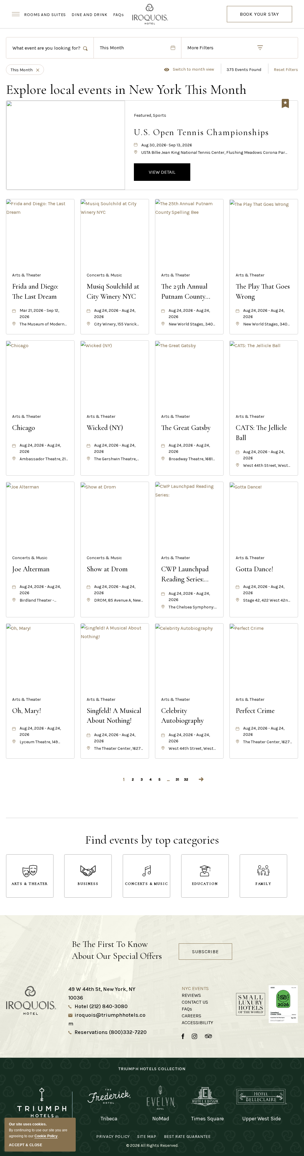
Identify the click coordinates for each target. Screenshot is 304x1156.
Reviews (191, 995)
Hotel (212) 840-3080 (101, 1006)
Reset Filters (286, 69)
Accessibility (197, 1022)
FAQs (118, 14)
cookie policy (46, 1136)
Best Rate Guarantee (187, 1136)
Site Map (146, 1136)
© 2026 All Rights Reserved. (152, 1145)
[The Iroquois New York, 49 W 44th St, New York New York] (152, 14)
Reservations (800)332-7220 (111, 1032)
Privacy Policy (113, 1136)
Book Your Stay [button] (259, 16)
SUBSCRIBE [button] (205, 951)
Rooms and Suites (45, 14)
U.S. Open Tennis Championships (201, 132)
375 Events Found (244, 69)
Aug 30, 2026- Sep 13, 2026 (166, 145)
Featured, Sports (150, 115)
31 (177, 779)
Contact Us (195, 1002)
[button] (162, 172)
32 (186, 779)
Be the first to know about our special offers (117, 950)
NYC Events (195, 988)
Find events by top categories (152, 840)
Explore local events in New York (126, 89)
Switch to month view (189, 69)
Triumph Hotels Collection (152, 1068)
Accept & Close (25, 1145)
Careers (191, 1016)
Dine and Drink (89, 14)
